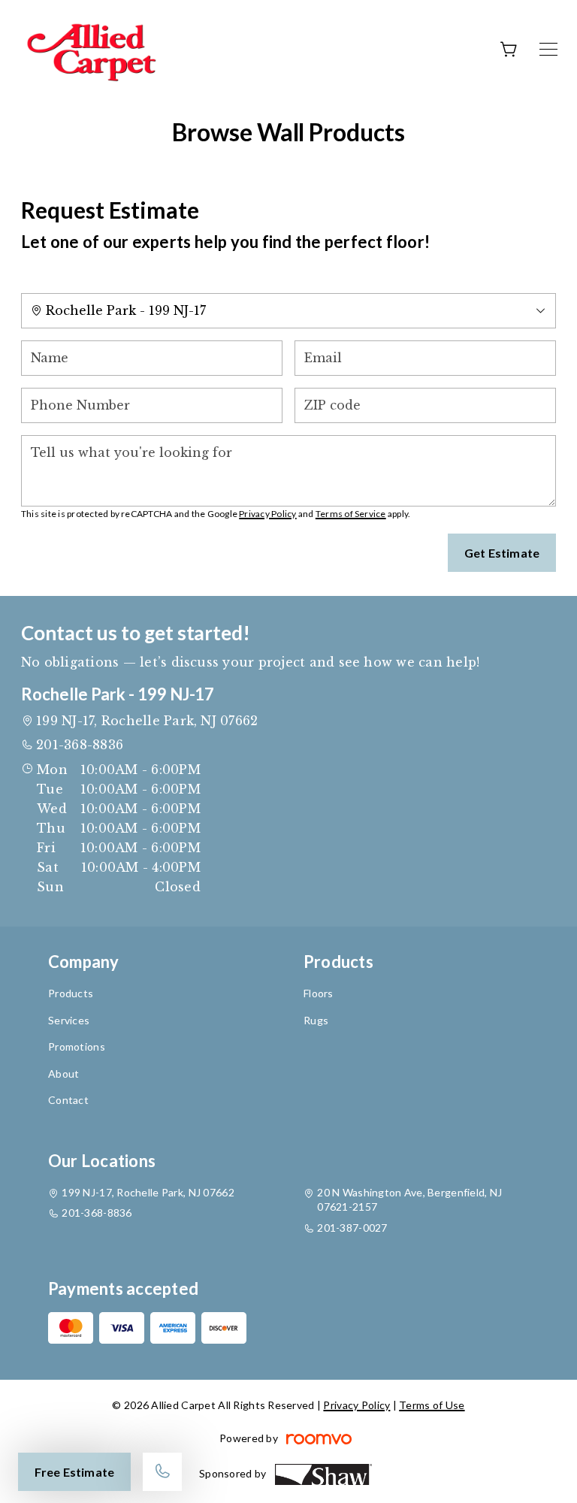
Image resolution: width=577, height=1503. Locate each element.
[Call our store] (162, 1472)
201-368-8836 (79, 744)
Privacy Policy (267, 513)
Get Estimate (501, 553)
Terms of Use (431, 1405)
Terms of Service (351, 513)
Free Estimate (74, 1472)
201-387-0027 (352, 1227)
